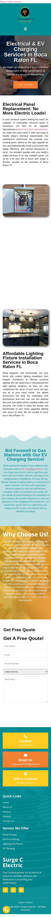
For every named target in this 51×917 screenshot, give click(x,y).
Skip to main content (10, 1)
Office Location (26, 779)
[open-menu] (25, 29)
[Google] (21, 890)
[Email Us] (25, 755)
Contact (25, 741)
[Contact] (25, 736)
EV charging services (32, 468)
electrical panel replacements (33, 129)
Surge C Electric (13, 862)
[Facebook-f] (5, 890)
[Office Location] (25, 774)
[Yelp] (13, 890)
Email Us (25, 760)
